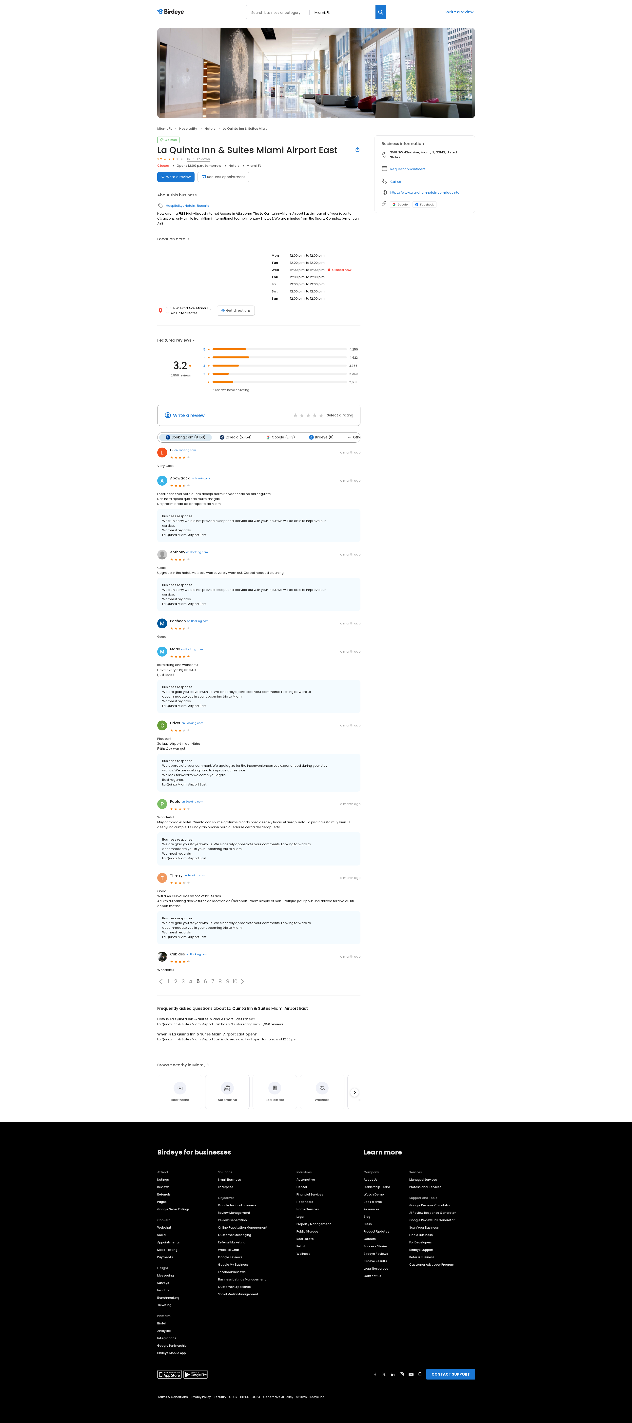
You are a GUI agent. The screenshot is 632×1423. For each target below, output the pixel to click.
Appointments (168, 1242)
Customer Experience (234, 1287)
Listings (163, 1179)
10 (235, 981)
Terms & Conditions (172, 1397)
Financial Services (309, 1194)
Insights (163, 1290)
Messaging (165, 1275)
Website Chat (228, 1250)
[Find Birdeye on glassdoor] (419, 1374)
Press (368, 1224)
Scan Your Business (424, 1227)
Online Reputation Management (243, 1227)
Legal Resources (376, 1268)
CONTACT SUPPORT (451, 1374)
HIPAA (244, 1397)
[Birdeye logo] (171, 12)
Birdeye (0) (324, 437)
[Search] (380, 12)
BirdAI (161, 1323)
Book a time (373, 1202)
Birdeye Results (375, 1261)
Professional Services (425, 1187)
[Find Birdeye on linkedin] (393, 1374)
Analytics (164, 1331)
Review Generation (232, 1220)
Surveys (163, 1283)
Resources (371, 1209)
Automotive (305, 1179)
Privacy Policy (201, 1397)
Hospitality (188, 128)
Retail (300, 1246)
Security (220, 1397)
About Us (370, 1179)
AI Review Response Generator (432, 1213)
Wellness (303, 1254)
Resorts (203, 205)
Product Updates (376, 1231)
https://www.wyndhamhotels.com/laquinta (424, 192)
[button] (161, 981)
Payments (165, 1257)
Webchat (164, 1227)
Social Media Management (238, 1294)
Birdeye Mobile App (171, 1353)
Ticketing (164, 1305)
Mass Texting (167, 1250)
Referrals (164, 1194)
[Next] (354, 1092)
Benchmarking (168, 1298)
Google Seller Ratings (173, 1209)
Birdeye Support (421, 1250)
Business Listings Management (242, 1279)
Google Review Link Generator (431, 1220)
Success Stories (376, 1246)
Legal (300, 1217)
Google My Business (233, 1264)
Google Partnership (172, 1345)
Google (402, 204)
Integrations (166, 1338)
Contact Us (372, 1276)
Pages (162, 1202)
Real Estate (305, 1239)
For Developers (420, 1242)
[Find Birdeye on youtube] (411, 1374)
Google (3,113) (283, 437)
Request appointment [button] (407, 169)
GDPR (233, 1397)
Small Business (229, 1179)
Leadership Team (377, 1187)
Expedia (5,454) (239, 437)
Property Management (313, 1224)
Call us (395, 181)
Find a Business (421, 1235)
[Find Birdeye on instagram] (402, 1374)
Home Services (307, 1209)
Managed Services (423, 1179)
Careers (370, 1239)
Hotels (210, 128)
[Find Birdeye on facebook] (375, 1374)
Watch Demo (374, 1194)
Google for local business (237, 1205)
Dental (301, 1187)
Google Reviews (230, 1257)
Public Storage (307, 1231)
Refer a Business (421, 1257)
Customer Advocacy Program (431, 1264)
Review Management (234, 1213)
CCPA (256, 1397)
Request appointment (226, 176)
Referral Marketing (231, 1242)
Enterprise (225, 1187)
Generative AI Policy (278, 1397)
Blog (367, 1217)
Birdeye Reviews (376, 1254)
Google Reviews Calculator (429, 1205)
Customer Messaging (234, 1235)
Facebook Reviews (232, 1272)
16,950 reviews (198, 159)
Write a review (459, 12)
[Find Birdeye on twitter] (384, 1374)
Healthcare (304, 1202)
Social (161, 1235)
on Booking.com (185, 450)
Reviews (163, 1187)
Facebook (427, 204)
